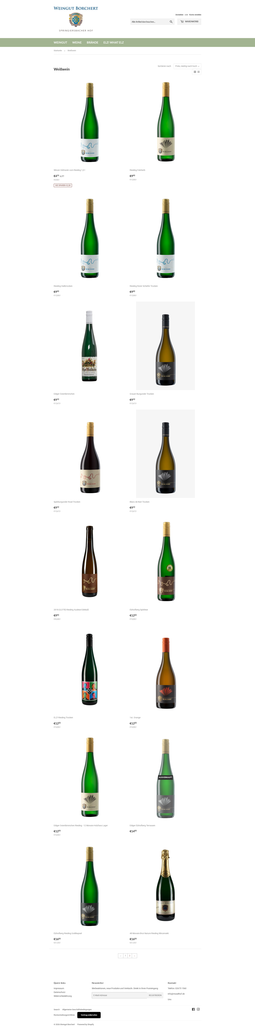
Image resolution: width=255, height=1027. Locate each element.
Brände (92, 42)
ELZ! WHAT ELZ (113, 42)
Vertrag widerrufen (89, 1015)
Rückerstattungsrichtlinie (64, 1015)
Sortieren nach (164, 66)
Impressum (59, 988)
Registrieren (155, 995)
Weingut (60, 42)
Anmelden (179, 15)
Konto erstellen (195, 15)
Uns (169, 999)
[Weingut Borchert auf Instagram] (198, 1010)
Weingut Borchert (67, 1024)
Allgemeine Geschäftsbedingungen (77, 1009)
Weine (77, 42)
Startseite (58, 50)
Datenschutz (59, 992)
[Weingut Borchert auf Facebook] (193, 1010)
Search (57, 1009)
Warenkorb (191, 21)
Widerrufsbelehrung (63, 996)
